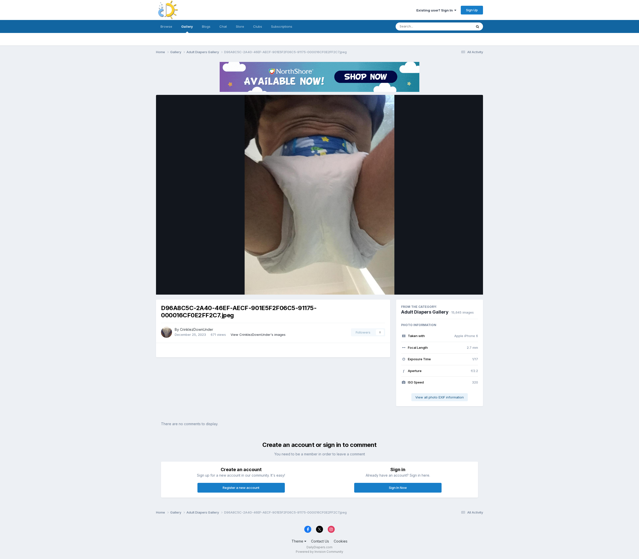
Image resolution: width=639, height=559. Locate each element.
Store (240, 26)
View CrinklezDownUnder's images (258, 335)
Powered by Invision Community (319, 552)
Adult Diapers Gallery (425, 312)
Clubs (257, 26)
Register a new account (241, 488)
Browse (166, 26)
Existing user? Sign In (435, 10)
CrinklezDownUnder (196, 329)
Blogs (206, 26)
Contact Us (320, 541)
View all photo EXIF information (439, 397)
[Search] (477, 26)
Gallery (187, 26)
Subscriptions (281, 26)
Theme (298, 541)
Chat (223, 26)
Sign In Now (398, 488)
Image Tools (462, 286)
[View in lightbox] (319, 195)
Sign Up (472, 10)
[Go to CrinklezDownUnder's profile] (166, 332)
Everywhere (456, 26)
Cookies (340, 541)
